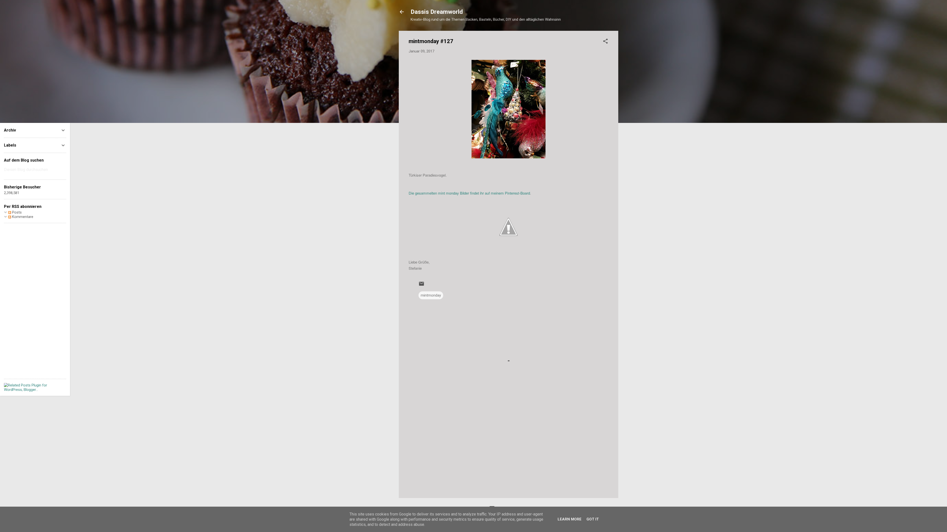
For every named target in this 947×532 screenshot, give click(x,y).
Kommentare (22, 217)
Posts (16, 212)
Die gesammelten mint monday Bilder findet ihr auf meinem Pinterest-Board (469, 193)
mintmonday (431, 295)
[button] (605, 42)
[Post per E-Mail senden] (421, 285)
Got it (592, 519)
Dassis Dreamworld (437, 11)
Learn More (570, 519)
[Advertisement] (508, 452)
